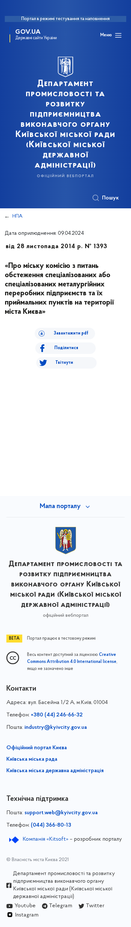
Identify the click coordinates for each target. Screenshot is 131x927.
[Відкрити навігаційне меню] (118, 35)
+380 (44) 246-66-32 (57, 715)
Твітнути (64, 362)
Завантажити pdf (71, 333)
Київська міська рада (31, 759)
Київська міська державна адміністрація (55, 771)
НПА (17, 216)
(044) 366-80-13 (51, 825)
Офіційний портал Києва (36, 748)
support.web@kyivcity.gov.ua (61, 813)
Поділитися (66, 348)
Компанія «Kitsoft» (45, 839)
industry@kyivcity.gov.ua (55, 727)
